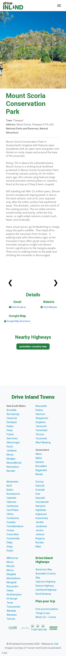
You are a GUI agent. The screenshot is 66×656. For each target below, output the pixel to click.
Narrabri (11, 470)
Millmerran (12, 558)
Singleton (41, 422)
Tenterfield (41, 430)
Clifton (10, 514)
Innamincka (42, 518)
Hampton (41, 506)
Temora (40, 434)
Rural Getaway (43, 593)
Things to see (43, 613)
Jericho (39, 530)
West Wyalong (43, 442)
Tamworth (41, 426)
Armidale (11, 410)
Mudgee (11, 458)
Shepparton (42, 418)
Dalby (10, 542)
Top (4, 653)
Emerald (40, 489)
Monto (10, 562)
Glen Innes (12, 438)
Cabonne (11, 502)
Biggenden (41, 470)
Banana (40, 462)
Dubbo (10, 426)
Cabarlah (11, 498)
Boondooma (13, 493)
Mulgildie (11, 574)
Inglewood (41, 514)
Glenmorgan (13, 442)
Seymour (40, 414)
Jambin (40, 522)
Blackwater (13, 481)
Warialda (11, 610)
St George (12, 598)
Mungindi (11, 582)
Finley (10, 430)
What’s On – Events (46, 617)
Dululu (10, 550)
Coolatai (11, 522)
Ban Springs (13, 414)
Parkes (39, 410)
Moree (10, 454)
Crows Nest (13, 534)
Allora (39, 454)
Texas (10, 602)
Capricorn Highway (46, 581)
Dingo (10, 546)
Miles (38, 546)
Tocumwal (41, 438)
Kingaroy (40, 538)
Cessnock (12, 418)
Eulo (38, 493)
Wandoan (12, 614)
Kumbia (40, 542)
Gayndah (40, 498)
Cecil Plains (13, 510)
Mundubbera (13, 578)
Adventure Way (44, 569)
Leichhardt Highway (46, 589)
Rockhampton (14, 594)
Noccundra (12, 586)
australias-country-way (33, 346)
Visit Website (50, 307)
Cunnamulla (13, 538)
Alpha (39, 458)
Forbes (10, 434)
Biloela (39, 474)
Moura (10, 570)
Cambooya (12, 506)
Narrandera (13, 466)
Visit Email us (19, 307)
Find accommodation (47, 609)
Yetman (11, 618)
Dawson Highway (45, 585)
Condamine (13, 518)
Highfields (41, 510)
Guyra (10, 446)
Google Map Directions (18, 321)
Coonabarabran (15, 526)
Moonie (11, 566)
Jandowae (41, 526)
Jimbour (40, 534)
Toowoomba (13, 606)
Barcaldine (41, 466)
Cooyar (10, 530)
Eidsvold (40, 485)
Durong (39, 481)
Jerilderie (12, 450)
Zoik (56, 643)
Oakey (10, 590)
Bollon (10, 489)
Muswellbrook (14, 462)
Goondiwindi (42, 502)
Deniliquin (12, 422)
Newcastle (41, 406)
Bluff (9, 485)
